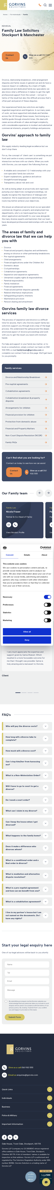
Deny (27, 640)
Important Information (12, 1124)
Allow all (27, 632)
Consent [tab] (9, 555)
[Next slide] (48, 493)
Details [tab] (27, 555)
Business (6, 1107)
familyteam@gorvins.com (29, 350)
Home (5, 14)
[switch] (47, 605)
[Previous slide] (40, 493)
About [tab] (44, 555)
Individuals (7, 1098)
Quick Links (7, 1089)
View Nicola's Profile (15, 532)
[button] (17, 692)
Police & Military (9, 1115)
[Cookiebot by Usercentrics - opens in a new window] (40, 548)
